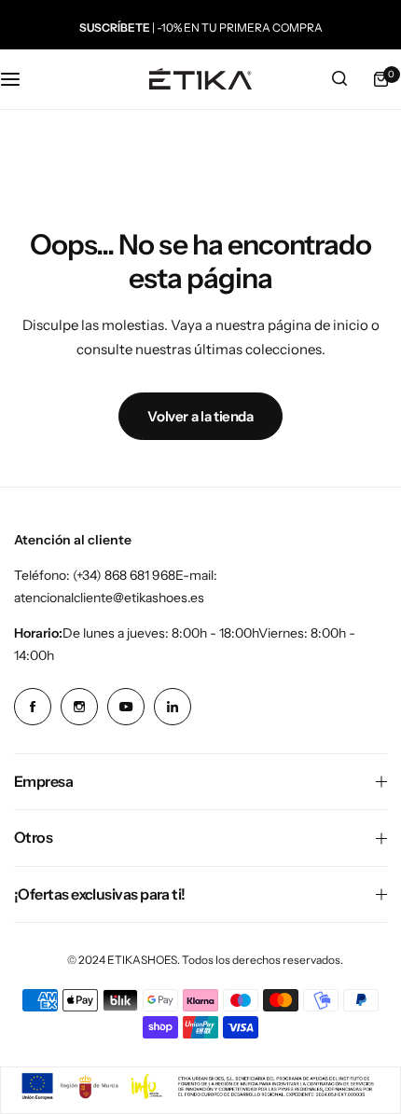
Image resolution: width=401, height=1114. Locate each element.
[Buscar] (339, 79)
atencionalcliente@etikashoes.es (109, 597)
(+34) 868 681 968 (124, 575)
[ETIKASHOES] (200, 78)
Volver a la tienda (200, 416)
